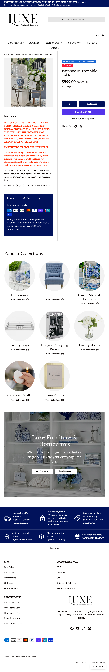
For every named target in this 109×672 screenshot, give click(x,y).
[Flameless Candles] (19, 376)
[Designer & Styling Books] (54, 326)
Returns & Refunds (66, 588)
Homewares (19, 295)
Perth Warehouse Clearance (21, 54)
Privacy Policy (81, 662)
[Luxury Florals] (89, 326)
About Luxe (62, 572)
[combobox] (76, 19)
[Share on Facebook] (75, 126)
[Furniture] (54, 276)
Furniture (54, 295)
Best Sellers (9, 567)
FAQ (59, 567)
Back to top (54, 548)
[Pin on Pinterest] (81, 126)
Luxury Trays (19, 345)
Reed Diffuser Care (13, 624)
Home (6, 54)
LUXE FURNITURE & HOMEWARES (23, 657)
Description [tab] (10, 116)
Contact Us (54, 48)
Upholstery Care (12, 608)
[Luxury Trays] (19, 326)
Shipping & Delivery (66, 583)
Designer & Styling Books (54, 347)
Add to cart (92, 104)
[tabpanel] (28, 154)
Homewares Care (12, 613)
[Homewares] (19, 276)
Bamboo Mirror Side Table (42, 54)
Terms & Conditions (98, 662)
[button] (103, 35)
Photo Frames (54, 395)
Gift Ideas (8, 583)
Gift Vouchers (11, 588)
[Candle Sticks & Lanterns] (89, 276)
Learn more (81, 2)
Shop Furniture (42, 471)
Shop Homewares (65, 471)
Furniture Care (11, 602)
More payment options (83, 119)
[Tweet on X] (70, 126)
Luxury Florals (89, 345)
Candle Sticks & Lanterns (89, 297)
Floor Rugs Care (12, 618)
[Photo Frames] (54, 376)
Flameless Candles (19, 395)
